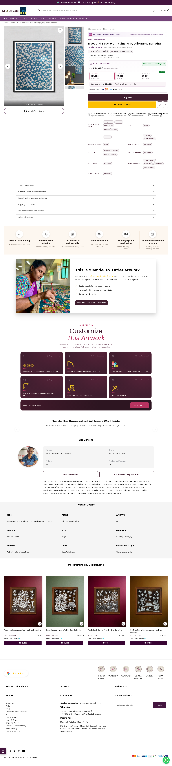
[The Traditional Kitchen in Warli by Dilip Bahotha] (149, 601)
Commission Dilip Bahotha (126, 474)
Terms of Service (13, 731)
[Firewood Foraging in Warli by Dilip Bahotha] (23, 601)
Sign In (154, 10)
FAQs (8, 706)
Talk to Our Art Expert (122, 104)
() (165, 10)
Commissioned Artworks (16, 711)
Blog (8, 709)
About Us (83, 18)
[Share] (165, 104)
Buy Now (128, 97)
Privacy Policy (11, 728)
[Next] (60, 66)
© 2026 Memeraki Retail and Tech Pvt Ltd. (21, 757)
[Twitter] (14, 751)
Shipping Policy (12, 723)
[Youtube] (23, 751)
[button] (128, 34)
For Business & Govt (67, 18)
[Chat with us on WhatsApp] (166, 760)
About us (10, 703)
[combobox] (86, 10)
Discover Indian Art (47, 18)
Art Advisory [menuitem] (14, 18)
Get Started (138, 405)
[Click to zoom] (60, 30)
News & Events (12, 720)
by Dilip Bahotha (95, 47)
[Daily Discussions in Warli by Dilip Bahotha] (65, 601)
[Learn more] (104, 29)
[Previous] (7, 66)
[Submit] (38, 10)
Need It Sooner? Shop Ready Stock (91, 303)
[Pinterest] (19, 751)
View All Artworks (70, 474)
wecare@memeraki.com (90, 703)
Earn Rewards (11, 717)
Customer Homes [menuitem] (29, 18)
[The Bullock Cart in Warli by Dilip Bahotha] (107, 601)
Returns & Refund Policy (16, 725)
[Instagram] (10, 751)
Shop (3, 18)
